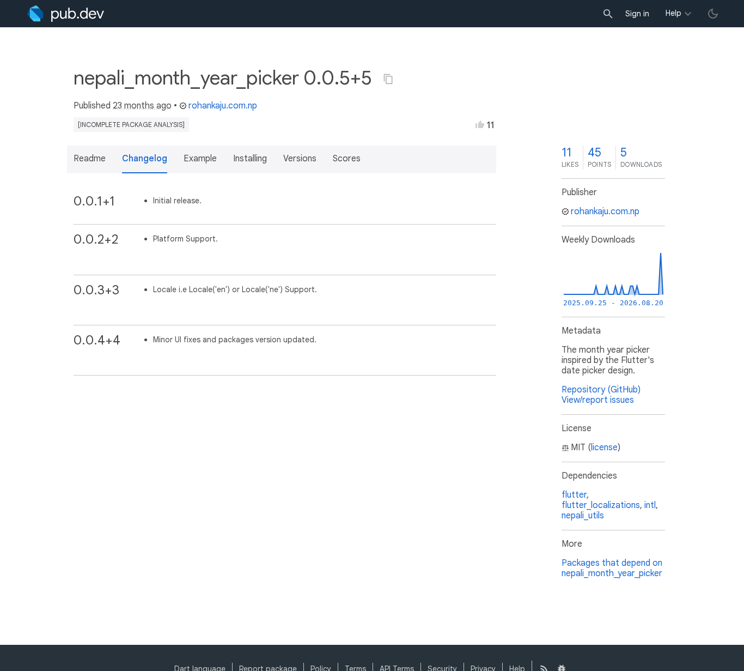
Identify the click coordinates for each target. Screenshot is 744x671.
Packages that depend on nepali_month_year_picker (612, 568)
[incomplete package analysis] (131, 124)
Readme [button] (90, 158)
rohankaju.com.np (222, 105)
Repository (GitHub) (601, 389)
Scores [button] (347, 158)
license (604, 447)
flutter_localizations (601, 505)
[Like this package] (480, 124)
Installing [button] (250, 158)
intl (650, 505)
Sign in (637, 14)
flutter (574, 494)
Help (673, 13)
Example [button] (200, 158)
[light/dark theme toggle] (712, 13)
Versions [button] (299, 158)
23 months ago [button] (142, 105)
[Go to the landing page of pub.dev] (65, 13)
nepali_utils (583, 515)
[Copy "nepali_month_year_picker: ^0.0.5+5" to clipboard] (388, 79)
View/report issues (598, 400)
